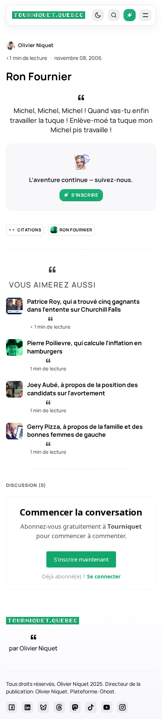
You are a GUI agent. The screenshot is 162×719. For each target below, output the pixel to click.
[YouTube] (106, 707)
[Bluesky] (43, 707)
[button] (114, 15)
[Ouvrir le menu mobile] (145, 15)
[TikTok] (90, 707)
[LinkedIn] (27, 707)
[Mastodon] (75, 707)
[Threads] (59, 707)
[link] (48, 15)
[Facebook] (11, 707)
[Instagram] (122, 707)
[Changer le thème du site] (98, 15)
